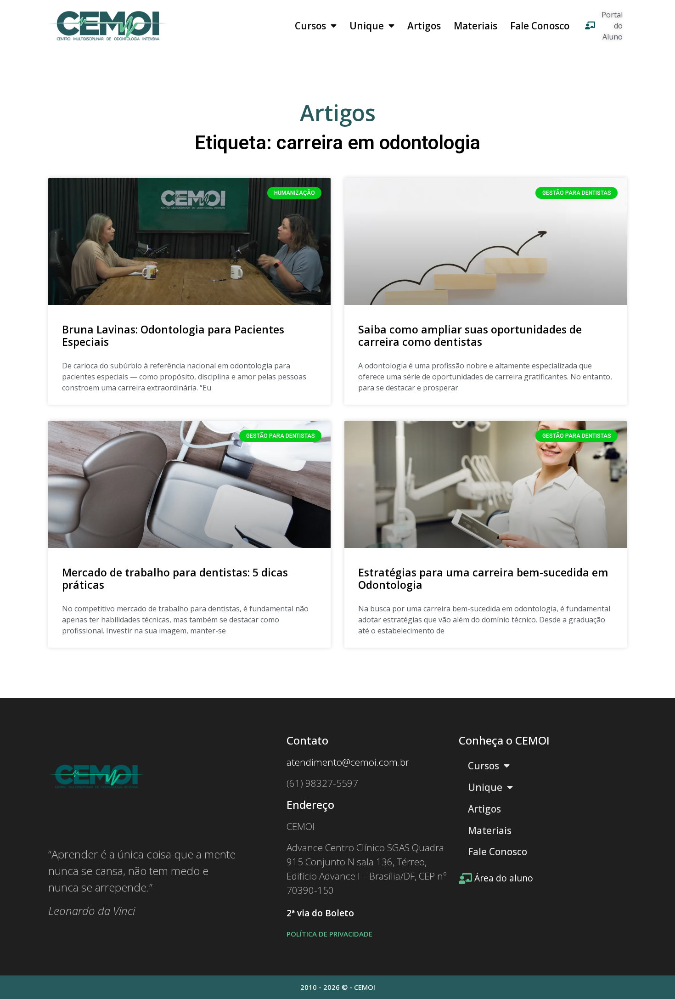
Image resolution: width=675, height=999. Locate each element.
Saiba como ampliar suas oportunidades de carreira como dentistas (470, 336)
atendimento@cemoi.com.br (348, 762)
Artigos (424, 25)
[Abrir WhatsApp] (652, 976)
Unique (366, 25)
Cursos (310, 25)
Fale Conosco (539, 25)
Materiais (475, 25)
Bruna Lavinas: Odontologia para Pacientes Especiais (173, 336)
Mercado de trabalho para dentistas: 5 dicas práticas (175, 579)
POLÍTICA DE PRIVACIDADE (329, 933)
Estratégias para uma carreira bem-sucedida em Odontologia (483, 579)
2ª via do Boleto (320, 913)
